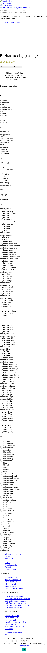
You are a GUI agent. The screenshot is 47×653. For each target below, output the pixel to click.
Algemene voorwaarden (14, 635)
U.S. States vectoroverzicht (15, 607)
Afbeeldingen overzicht (14, 588)
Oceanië (8, 567)
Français (16, 8)
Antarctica (9, 558)
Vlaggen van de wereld (14, 554)
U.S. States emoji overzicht (15, 601)
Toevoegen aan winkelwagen (11, 67)
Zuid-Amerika (10, 569)
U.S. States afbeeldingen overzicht (18, 605)
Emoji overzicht (11, 582)
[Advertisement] (23, 38)
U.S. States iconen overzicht (15, 603)
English (7, 8)
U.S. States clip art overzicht (15, 597)
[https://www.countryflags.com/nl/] (6, 1)
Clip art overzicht (11, 584)
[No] (44, 644)
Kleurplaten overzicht (13, 580)
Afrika (7, 556)
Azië (6, 561)
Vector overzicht (11, 577)
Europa (7, 563)
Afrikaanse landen (12, 616)
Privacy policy (23, 646)
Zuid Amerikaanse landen (14, 626)
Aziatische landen (11, 618)
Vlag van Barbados (13, 23)
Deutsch (27, 8)
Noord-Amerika (11, 565)
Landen (4, 12)
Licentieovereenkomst (13, 633)
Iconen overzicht (11, 586)
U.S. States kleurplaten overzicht (17, 599)
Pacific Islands (10, 624)
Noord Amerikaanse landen (15, 622)
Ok (24, 649)
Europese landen (11, 620)
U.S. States (9, 629)
